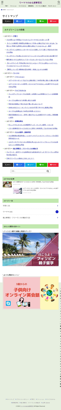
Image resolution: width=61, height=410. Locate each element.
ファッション (13, 6)
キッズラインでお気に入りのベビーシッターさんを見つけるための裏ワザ (32, 56)
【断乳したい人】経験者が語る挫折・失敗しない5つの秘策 (27, 69)
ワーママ (16, 73)
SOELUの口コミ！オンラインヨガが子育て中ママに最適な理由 (31, 107)
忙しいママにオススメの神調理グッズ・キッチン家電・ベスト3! (31, 125)
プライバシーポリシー (23, 399)
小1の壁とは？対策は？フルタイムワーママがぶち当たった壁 (28, 40)
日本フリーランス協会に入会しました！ (20, 158)
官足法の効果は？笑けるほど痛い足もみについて (26, 104)
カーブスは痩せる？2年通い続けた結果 (22, 100)
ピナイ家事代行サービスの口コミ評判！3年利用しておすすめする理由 (33, 128)
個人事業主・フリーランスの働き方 (25, 148)
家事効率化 (31, 6)
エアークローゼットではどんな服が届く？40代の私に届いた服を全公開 (33, 80)
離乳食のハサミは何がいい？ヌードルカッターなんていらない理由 (30, 59)
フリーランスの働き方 (41, 6)
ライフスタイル (22, 6)
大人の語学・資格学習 (23, 132)
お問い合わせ (46, 402)
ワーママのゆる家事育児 (30, 2)
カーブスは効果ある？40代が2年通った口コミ (25, 111)
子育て (6, 6)
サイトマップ (10, 399)
